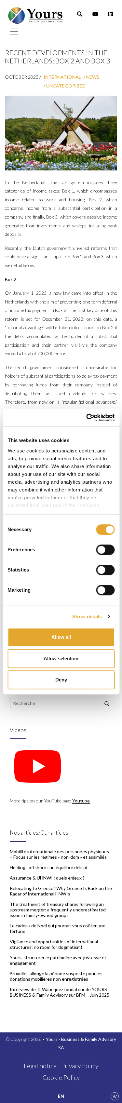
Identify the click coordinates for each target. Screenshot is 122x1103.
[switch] (105, 550)
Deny (61, 679)
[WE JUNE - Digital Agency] (115, 1095)
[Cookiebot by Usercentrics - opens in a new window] (87, 417)
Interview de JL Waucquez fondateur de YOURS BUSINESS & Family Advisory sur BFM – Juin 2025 (59, 992)
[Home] (35, 14)
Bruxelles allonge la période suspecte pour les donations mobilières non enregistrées (56, 976)
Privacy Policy (79, 1065)
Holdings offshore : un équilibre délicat (49, 867)
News (92, 77)
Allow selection (61, 658)
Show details (87, 616)
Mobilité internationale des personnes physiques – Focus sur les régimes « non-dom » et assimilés (59, 854)
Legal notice (40, 1065)
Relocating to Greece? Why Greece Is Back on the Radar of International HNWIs (61, 890)
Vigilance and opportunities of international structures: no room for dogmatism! (54, 944)
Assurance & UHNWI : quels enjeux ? (47, 878)
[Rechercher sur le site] (107, 703)
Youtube (81, 800)
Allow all (61, 637)
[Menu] (14, 31)
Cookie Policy (61, 1077)
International (62, 77)
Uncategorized (66, 85)
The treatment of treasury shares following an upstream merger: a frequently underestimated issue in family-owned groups (58, 909)
